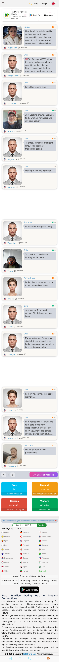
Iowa (26, 306)
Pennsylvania (29, 278)
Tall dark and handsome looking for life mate (36, 256)
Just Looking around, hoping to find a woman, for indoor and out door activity (39, 118)
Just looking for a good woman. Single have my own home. (38, 313)
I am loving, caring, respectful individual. (39, 395)
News (15, 576)
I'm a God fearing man (35, 87)
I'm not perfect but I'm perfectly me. (35, 451)
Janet (9, 410)
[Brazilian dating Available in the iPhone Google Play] (29, 588)
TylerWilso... (12, 103)
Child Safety (25, 583)
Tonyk (10, 271)
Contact (36, 583)
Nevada (27, 27)
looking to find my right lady (38, 170)
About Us (36, 580)
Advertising (24, 580)
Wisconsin (28, 445)
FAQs (44, 583)
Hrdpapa (11, 131)
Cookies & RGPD (9, 580)
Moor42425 (12, 438)
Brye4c (10, 299)
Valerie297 (12, 48)
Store (33, 576)
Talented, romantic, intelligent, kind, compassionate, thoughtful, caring (39, 145)
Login (44, 3)
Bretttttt (11, 187)
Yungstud (11, 243)
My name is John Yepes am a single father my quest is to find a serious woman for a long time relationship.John (39, 342)
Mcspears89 (12, 75)
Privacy (45, 580)
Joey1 (10, 327)
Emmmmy (11, 466)
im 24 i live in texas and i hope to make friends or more (39, 283)
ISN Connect (29, 654)
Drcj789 (10, 159)
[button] (3, 3)
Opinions (42, 576)
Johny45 (11, 354)
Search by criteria (45, 474)
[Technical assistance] (48, 658)
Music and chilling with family (38, 226)
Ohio (26, 55)
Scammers (25, 576)
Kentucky (28, 222)
